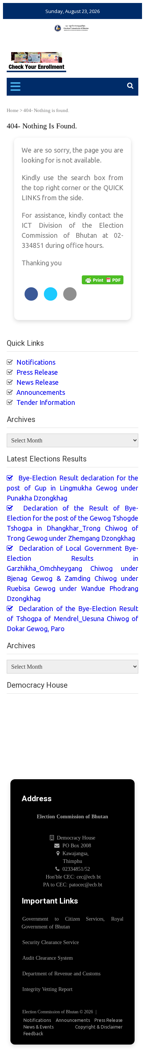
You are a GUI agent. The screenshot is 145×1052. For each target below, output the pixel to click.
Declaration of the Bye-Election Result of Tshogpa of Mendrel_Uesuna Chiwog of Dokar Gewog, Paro (72, 618)
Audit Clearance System (47, 958)
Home (13, 110)
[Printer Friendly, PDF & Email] (102, 279)
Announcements (40, 392)
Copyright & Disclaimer (99, 1026)
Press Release (37, 372)
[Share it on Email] (70, 298)
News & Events (38, 1026)
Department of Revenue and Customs (61, 973)
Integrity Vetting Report (47, 989)
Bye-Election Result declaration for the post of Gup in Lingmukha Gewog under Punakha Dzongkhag (72, 488)
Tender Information (45, 402)
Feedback (33, 1033)
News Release (37, 382)
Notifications (35, 362)
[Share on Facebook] (31, 298)
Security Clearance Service (50, 942)
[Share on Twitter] (50, 298)
